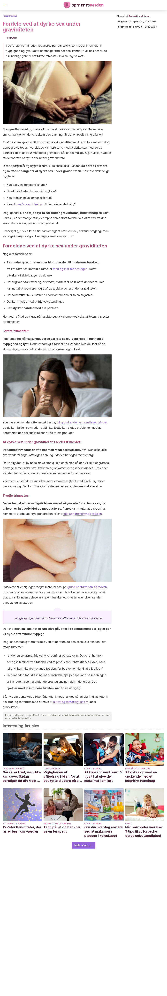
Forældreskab (10, 16)
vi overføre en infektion (28, 204)
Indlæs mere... (83, 845)
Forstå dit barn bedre (138, 768)
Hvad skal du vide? (13, 768)
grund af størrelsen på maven (87, 587)
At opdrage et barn (14, 823)
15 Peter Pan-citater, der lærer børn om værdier (22, 829)
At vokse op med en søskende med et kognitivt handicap (141, 776)
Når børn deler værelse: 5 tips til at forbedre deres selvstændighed (144, 831)
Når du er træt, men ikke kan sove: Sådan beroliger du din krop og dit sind (22, 776)
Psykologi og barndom (57, 823)
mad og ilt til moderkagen (70, 269)
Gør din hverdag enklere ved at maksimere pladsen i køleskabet (103, 831)
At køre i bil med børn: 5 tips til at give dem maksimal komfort (103, 776)
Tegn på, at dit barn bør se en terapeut (62, 829)
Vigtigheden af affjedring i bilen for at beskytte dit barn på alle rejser (63, 776)
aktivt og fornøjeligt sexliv (70, 702)
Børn (128, 823)
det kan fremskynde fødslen (82, 513)
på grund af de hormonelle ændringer (82, 422)
